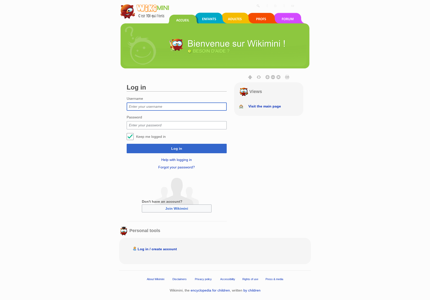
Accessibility (227, 278)
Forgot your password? (176, 167)
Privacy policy (203, 278)
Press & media (274, 278)
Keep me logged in (151, 137)
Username (135, 98)
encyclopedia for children (210, 290)
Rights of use (250, 278)
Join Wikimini (176, 208)
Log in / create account (157, 249)
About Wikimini (155, 278)
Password (134, 117)
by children (252, 290)
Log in (176, 148)
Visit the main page (264, 106)
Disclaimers (179, 278)
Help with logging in (176, 160)
